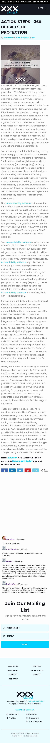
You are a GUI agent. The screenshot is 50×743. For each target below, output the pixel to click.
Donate (40, 8)
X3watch (12, 457)
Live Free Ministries (35, 701)
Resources (13, 670)
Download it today (22, 461)
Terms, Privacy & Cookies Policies (25, 736)
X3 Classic (8, 38)
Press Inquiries (35, 721)
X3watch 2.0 (26, 2)
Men (33, 38)
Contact (13, 679)
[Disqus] (25, 504)
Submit (25, 644)
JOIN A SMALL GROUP (10, 2)
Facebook (13, 715)
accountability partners (18, 242)
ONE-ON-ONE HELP (40, 2)
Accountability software (19, 203)
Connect (13, 675)
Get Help (37, 666)
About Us (13, 666)
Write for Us (36, 670)
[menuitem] (11, 2)
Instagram (34, 718)
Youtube (33, 715)
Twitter (12, 718)
